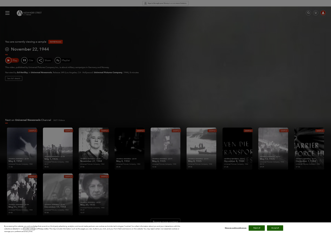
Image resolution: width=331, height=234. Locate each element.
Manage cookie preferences (235, 228)
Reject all (256, 228)
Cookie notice (29, 229)
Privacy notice (43, 229)
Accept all (275, 228)
